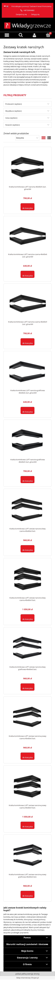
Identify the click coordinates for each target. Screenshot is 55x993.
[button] (7, 35)
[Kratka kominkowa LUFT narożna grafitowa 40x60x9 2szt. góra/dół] (27, 440)
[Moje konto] (34, 35)
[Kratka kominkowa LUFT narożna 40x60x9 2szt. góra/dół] (27, 167)
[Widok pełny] (49, 137)
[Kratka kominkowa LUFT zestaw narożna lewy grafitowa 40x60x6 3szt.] (27, 647)
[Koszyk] (48, 35)
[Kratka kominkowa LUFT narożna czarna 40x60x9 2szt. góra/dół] (27, 303)
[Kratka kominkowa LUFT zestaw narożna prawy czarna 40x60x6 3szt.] (27, 717)
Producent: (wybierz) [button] (13, 104)
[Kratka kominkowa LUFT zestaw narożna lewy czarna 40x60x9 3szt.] (27, 578)
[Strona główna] (27, 25)
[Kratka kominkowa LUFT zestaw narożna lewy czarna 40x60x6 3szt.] (27, 509)
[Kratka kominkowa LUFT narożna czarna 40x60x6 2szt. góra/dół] (27, 236)
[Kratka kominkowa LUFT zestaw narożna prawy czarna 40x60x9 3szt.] (27, 786)
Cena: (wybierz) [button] (11, 118)
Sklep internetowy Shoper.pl (27, 978)
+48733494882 (28, 10)
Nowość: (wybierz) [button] (12, 125)
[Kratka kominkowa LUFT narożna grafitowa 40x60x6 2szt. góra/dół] (27, 371)
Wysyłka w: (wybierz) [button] (13, 111)
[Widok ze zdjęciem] (43, 137)
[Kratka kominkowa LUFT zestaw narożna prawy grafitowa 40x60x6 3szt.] (27, 855)
